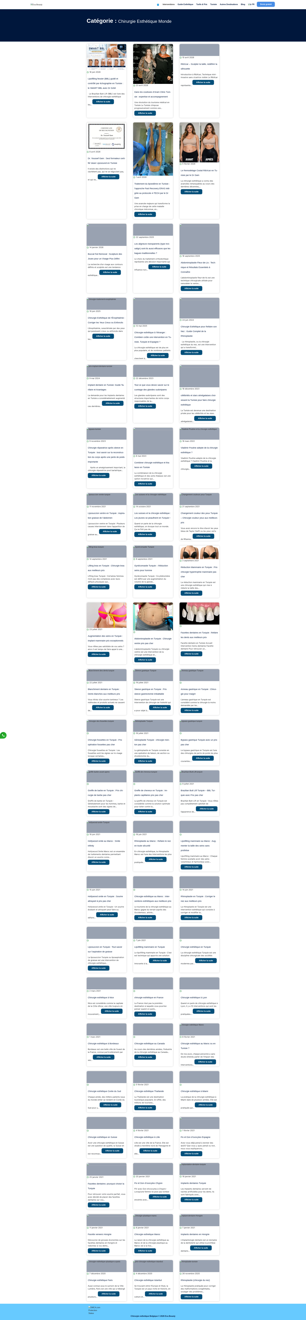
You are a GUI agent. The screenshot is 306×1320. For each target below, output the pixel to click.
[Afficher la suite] (103, 105)
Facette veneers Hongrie (99, 1234)
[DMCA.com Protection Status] (95, 1310)
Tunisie (213, 4)
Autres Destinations (229, 4)
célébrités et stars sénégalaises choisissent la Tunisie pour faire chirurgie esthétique (198, 400)
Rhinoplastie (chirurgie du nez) (195, 1280)
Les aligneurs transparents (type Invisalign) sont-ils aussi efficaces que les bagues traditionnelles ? (152, 248)
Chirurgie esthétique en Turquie (196, 947)
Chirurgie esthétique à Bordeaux (103, 1043)
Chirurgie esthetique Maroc (147, 1234)
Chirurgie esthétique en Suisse (102, 1137)
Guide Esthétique (185, 4)
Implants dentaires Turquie (193, 1183)
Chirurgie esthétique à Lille (147, 1137)
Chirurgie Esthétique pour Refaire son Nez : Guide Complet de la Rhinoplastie (199, 331)
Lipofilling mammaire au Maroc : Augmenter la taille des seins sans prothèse (198, 846)
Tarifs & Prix (201, 4)
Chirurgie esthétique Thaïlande (149, 1091)
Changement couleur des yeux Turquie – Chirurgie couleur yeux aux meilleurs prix (199, 518)
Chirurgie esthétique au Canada (149, 1043)
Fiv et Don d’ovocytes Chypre (148, 1183)
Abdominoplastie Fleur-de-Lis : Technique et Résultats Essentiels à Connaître (198, 267)
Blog (243, 4)
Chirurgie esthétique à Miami (194, 1091)
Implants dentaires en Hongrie (195, 1234)
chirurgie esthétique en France (148, 997)
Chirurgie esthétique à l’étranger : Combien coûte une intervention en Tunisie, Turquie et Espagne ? (152, 337)
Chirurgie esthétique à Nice (101, 997)
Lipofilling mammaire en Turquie (149, 947)
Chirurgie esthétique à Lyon (194, 997)
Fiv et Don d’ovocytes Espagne (195, 1137)
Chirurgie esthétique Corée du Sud (104, 1091)
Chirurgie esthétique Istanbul (148, 1280)
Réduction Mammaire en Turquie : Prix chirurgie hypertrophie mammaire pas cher (199, 572)
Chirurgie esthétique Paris (100, 1280)
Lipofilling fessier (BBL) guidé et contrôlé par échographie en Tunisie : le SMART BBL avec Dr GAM (105, 83)
